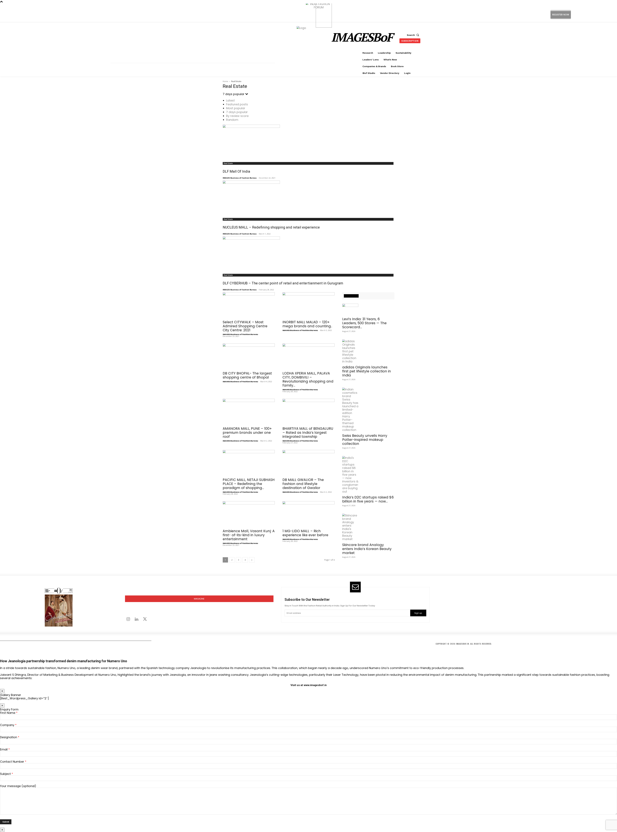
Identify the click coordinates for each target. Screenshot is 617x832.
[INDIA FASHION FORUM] (323, 14)
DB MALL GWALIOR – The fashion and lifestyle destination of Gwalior (303, 483)
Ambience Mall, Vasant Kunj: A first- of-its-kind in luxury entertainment (249, 535)
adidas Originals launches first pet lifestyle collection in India (366, 371)
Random (232, 120)
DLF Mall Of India (236, 171)
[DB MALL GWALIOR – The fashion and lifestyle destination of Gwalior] (308, 463)
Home (225, 81)
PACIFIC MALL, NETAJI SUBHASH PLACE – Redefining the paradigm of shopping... (249, 483)
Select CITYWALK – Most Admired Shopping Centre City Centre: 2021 (245, 326)
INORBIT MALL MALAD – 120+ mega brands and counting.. (307, 324)
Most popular (235, 108)
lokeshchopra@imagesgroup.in (462, 614)
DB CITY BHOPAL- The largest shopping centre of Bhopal (247, 375)
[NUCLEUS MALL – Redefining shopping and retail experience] (308, 198)
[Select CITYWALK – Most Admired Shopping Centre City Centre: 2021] (249, 305)
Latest (230, 100)
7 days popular (237, 112)
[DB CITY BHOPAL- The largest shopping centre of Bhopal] (249, 356)
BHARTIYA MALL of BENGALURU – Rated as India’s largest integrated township (307, 432)
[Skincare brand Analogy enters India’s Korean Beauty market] (368, 527)
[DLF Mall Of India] (308, 142)
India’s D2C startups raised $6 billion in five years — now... (368, 499)
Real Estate (228, 163)
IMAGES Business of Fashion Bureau (240, 178)
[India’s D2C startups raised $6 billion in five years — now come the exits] (368, 474)
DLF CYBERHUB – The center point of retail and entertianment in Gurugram (283, 283)
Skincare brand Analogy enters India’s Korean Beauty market (367, 548)
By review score (237, 116)
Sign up (418, 613)
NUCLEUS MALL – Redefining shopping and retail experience (271, 227)
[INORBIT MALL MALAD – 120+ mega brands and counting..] (308, 305)
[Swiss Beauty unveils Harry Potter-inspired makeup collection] (368, 409)
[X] (602, 14)
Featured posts (237, 104)
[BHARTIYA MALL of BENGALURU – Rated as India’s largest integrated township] (308, 411)
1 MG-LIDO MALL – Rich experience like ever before (305, 533)
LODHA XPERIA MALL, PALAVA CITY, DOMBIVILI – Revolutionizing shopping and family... (307, 379)
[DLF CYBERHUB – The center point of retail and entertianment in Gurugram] (308, 254)
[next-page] (252, 560)
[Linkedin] (595, 14)
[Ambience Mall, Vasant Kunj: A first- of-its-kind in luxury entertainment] (249, 514)
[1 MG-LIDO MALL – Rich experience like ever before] (308, 514)
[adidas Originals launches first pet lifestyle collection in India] (368, 351)
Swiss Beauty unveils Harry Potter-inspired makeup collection (364, 439)
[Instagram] (588, 14)
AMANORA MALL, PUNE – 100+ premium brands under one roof (247, 432)
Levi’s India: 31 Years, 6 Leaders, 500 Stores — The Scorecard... (364, 323)
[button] (413, 35)
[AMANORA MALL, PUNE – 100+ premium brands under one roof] (249, 411)
